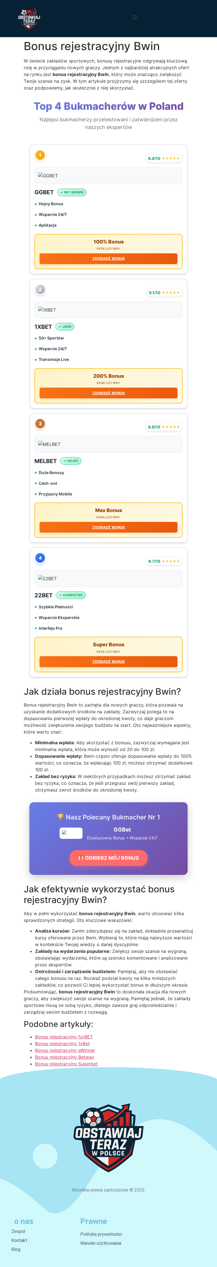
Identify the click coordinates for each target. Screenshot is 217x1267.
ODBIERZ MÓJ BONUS (111, 858)
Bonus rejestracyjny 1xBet (62, 1043)
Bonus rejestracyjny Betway (64, 1057)
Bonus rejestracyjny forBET (64, 1037)
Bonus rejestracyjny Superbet (66, 1064)
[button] (135, 17)
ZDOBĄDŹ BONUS (108, 258)
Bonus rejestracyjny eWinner (65, 1050)
